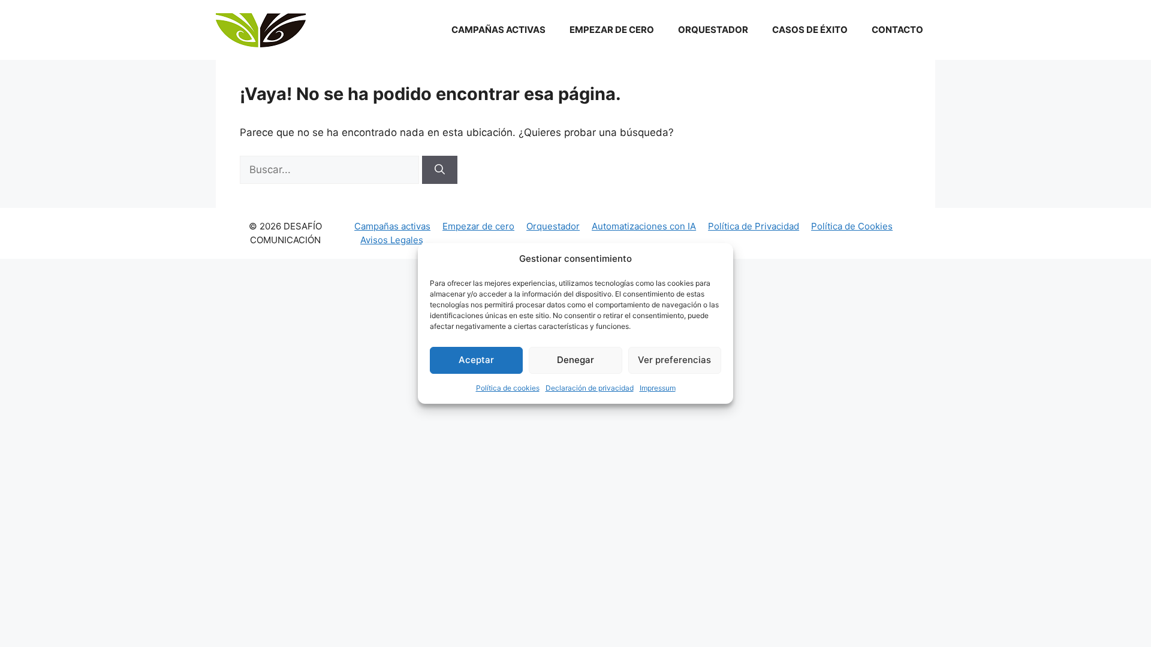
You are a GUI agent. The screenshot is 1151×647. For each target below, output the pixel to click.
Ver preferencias (674, 359)
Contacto (897, 29)
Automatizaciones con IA (644, 226)
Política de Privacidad (753, 226)
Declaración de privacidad (590, 387)
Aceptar (476, 359)
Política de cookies (508, 387)
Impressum (658, 387)
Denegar (575, 359)
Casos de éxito (810, 29)
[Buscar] (439, 170)
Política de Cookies (852, 226)
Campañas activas (498, 29)
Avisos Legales (391, 240)
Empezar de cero (612, 29)
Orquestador (713, 29)
